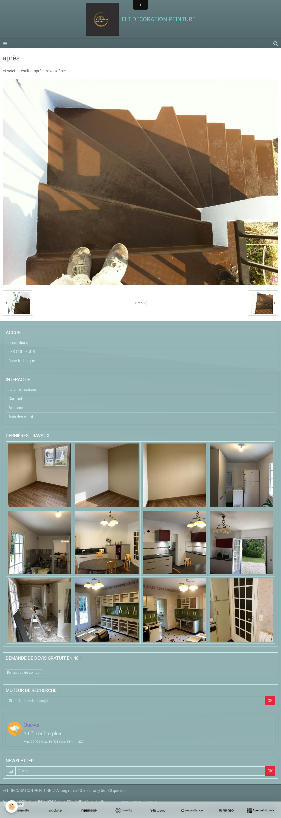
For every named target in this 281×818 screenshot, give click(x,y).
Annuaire (16, 408)
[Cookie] (11, 806)
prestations (18, 342)
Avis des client (21, 417)
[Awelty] (123, 811)
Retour (140, 303)
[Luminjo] (226, 811)
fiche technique (22, 361)
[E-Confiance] (192, 811)
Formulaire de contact (24, 673)
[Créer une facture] (158, 811)
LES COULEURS (22, 352)
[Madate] (55, 811)
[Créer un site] (20, 811)
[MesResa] (89, 811)
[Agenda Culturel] (261, 811)
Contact (15, 398)
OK (270, 700)
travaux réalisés (22, 389)
